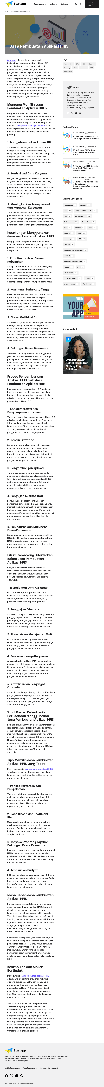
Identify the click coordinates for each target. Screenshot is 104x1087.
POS (91, 68)
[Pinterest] (80, 113)
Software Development (49, 1068)
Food (92, 227)
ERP (83, 64)
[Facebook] (68, 113)
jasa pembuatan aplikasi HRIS (38, 769)
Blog (67, 211)
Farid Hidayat (79, 132)
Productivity (70, 273)
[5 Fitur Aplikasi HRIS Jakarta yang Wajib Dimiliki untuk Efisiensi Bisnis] (67, 165)
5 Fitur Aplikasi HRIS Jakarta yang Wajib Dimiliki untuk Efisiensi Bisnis (85, 168)
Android (85, 205)
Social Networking (72, 278)
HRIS (74, 68)
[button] (76, 4)
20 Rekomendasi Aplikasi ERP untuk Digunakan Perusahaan (86, 138)
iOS (82, 239)
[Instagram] (76, 113)
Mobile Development (12, 1068)
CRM (77, 64)
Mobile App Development (74, 261)
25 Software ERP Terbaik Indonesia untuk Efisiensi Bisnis (84, 153)
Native (68, 267)
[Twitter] (72, 113)
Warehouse (68, 72)
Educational (88, 222)
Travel (89, 278)
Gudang (67, 68)
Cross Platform (82, 216)
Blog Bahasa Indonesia (85, 211)
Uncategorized (70, 284)
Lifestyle (68, 244)
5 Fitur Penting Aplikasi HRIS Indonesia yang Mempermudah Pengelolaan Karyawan (85, 185)
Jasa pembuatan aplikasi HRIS (31, 125)
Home (6, 12)
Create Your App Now (91, 4)
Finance (91, 64)
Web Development (30, 1068)
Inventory (83, 68)
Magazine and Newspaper (75, 250)
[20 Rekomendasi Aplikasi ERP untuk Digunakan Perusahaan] (67, 135)
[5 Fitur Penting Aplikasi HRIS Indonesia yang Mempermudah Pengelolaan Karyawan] (67, 181)
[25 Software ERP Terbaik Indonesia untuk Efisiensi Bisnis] (67, 149)
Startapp (11, 60)
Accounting (68, 64)
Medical (68, 256)
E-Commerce (70, 222)
